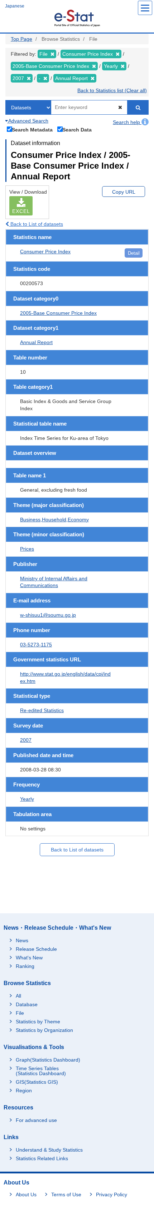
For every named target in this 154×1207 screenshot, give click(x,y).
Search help (127, 122)
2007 (26, 740)
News (22, 940)
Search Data (77, 129)
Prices (27, 549)
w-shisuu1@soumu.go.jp (48, 615)
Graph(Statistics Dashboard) (48, 1059)
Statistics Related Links (42, 1158)
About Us (26, 1194)
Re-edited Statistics (42, 710)
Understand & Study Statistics (49, 1149)
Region (24, 1090)
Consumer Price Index (45, 251)
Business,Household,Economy (54, 519)
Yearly (27, 799)
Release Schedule (36, 949)
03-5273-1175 (36, 644)
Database (27, 1004)
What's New (29, 957)
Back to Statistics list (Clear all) (112, 90)
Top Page (21, 39)
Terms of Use (66, 1194)
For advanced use (36, 1120)
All (18, 995)
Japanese (14, 6)
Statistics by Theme (38, 1021)
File (20, 1012)
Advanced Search (27, 120)
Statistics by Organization (44, 1030)
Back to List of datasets (36, 224)
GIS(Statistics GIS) (37, 1081)
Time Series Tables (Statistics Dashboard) (41, 1071)
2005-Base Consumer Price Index (58, 313)
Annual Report (36, 342)
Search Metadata (32, 129)
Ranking (25, 966)
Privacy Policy (111, 1194)
